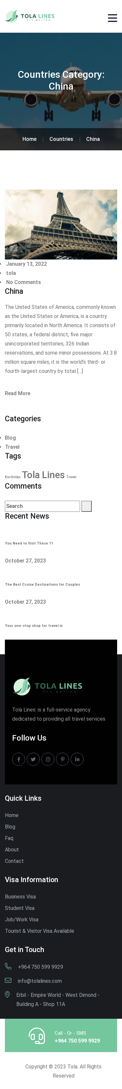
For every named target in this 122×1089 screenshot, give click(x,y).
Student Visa (19, 908)
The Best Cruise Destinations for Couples (42, 584)
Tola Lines (43, 474)
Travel (12, 447)
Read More (17, 393)
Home (12, 815)
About (12, 849)
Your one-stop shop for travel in (34, 626)
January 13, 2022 (26, 264)
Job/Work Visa (21, 919)
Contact (14, 861)
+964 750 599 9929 (77, 1041)
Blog (10, 438)
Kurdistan (12, 477)
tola (10, 273)
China (14, 291)
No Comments (23, 282)
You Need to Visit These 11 (29, 543)
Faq (9, 838)
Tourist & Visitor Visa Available (39, 931)
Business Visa (20, 897)
